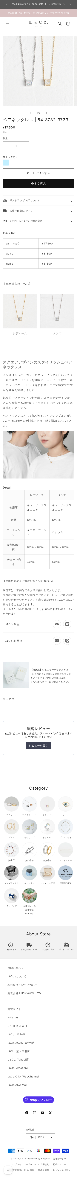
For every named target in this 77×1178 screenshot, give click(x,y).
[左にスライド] (30, 113)
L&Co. (23, 1158)
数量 (5, 138)
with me (12, 1017)
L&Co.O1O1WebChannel (23, 1076)
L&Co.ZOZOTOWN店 (21, 1042)
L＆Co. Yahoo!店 (18, 1059)
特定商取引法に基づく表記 (21, 1170)
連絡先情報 (43, 1170)
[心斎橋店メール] (57, 641)
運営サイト (14, 1009)
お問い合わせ (15, 967)
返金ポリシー (59, 1158)
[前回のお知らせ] (7, 4)
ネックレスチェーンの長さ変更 (22, 220)
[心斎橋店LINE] (67, 641)
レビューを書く (38, 745)
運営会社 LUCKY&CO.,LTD (24, 993)
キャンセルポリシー (62, 1170)
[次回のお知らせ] (70, 4)
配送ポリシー (59, 1164)
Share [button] (10, 698)
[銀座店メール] (57, 624)
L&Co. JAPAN (16, 1034)
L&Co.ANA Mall (17, 1084)
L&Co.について (16, 976)
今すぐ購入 (38, 183)
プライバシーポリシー (26, 1164)
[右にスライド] (47, 113)
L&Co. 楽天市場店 (18, 1051)
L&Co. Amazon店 (18, 1067)
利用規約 (44, 1164)
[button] (7, 24)
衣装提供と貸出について (22, 984)
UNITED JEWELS (18, 1025)
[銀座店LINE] (67, 624)
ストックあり (10, 156)
